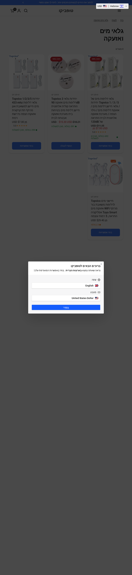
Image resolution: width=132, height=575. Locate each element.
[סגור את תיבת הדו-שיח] (101, 264)
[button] (112, 6)
